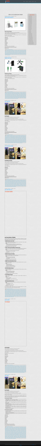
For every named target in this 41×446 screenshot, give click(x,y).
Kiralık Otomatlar (30, 23)
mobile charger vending (7, 96)
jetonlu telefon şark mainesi (9, 368)
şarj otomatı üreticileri (20, 141)
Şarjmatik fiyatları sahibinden (16, 436)
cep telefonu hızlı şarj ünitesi (10, 180)
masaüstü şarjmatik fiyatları (7, 95)
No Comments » (11, 49)
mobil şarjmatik (21, 95)
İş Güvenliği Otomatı (31, 38)
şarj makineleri (23, 434)
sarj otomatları (23, 53)
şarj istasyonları (7, 53)
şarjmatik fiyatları (17, 97)
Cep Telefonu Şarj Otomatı (9, 146)
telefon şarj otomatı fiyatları (12, 98)
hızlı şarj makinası (8, 51)
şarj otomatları (23, 141)
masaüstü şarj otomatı (12, 139)
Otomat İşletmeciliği (31, 37)
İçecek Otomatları (30, 34)
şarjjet (9, 97)
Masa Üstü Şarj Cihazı (20, 182)
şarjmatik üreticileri (21, 97)
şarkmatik (10, 372)
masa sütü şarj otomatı (20, 51)
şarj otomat (13, 53)
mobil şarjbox (18, 95)
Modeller (33, 1)
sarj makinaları (10, 53)
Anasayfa (24, 1)
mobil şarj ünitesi (14, 95)
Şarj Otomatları (7, 101)
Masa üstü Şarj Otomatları (9, 17)
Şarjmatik (15, 97)
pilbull (17, 96)
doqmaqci (9, 100)
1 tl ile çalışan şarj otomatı (12, 135)
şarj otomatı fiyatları (14, 185)
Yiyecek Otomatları (30, 36)
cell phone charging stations (12, 92)
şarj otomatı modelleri (9, 295)
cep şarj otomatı (20, 92)
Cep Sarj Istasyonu (17, 92)
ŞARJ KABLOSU (17, 434)
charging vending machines (23, 93)
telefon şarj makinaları (7, 98)
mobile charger (24, 95)
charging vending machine (17, 93)
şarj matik (24, 370)
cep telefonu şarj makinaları (16, 180)
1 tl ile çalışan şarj (8, 92)
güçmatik (6, 94)
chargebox (11, 93)
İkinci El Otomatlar (30, 35)
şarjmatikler (25, 97)
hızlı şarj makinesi (12, 51)
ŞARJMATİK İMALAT (22, 436)
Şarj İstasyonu (30, 1)
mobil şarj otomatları (7, 293)
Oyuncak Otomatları (31, 39)
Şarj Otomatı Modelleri (8, 189)
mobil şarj (12, 95)
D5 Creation (33, 444)
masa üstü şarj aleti (16, 182)
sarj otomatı (18, 53)
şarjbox (8, 97)
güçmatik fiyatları (8, 94)
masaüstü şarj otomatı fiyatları (14, 432)
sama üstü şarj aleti (20, 96)
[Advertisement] (20, 8)
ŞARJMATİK (6, 436)
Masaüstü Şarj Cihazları (7, 139)
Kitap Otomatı (30, 29)
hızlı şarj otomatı (16, 51)
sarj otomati (16, 53)
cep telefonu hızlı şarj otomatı (14, 428)
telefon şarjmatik (16, 98)
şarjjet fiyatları (12, 97)
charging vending (13, 93)
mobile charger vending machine (13, 96)
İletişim (35, 1)
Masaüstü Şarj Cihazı (8, 58)
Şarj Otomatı (27, 1)
